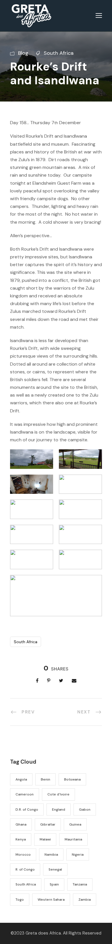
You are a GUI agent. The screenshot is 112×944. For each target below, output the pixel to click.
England (58, 809)
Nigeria (78, 854)
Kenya (21, 839)
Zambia (84, 899)
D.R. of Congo (27, 809)
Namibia (51, 854)
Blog (23, 53)
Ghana (21, 824)
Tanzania (80, 884)
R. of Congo (25, 869)
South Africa (59, 53)
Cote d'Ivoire (58, 794)
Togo (20, 899)
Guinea (75, 824)
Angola (21, 779)
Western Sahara (51, 899)
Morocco (23, 854)
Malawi (45, 839)
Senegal (55, 869)
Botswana (72, 779)
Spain (54, 884)
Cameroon (25, 794)
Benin (45, 779)
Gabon (84, 809)
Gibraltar (47, 824)
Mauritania (73, 839)
